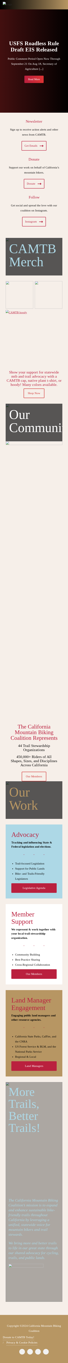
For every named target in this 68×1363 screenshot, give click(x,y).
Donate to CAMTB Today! (18, 1337)
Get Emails (31, 145)
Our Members (34, 776)
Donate (31, 183)
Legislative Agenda (34, 887)
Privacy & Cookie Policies (21, 1342)
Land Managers (34, 1065)
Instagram (31, 221)
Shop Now (34, 393)
